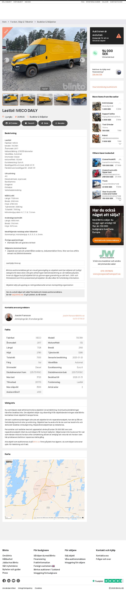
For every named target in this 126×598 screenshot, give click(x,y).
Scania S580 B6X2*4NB (110, 184)
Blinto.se (36, 442)
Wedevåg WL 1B (107, 106)
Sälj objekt (7, 2)
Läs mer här (97, 74)
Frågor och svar (103, 559)
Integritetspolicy (25, 588)
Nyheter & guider (93, 2)
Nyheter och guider (11, 569)
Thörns (105, 128)
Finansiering (40, 559)
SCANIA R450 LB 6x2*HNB (111, 196)
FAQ (82, 2)
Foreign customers (43, 566)
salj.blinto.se (17, 294)
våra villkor (52, 278)
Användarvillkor (9, 588)
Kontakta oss (116, 2)
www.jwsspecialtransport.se (106, 274)
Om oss (28, 2)
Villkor (105, 2)
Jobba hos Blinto (10, 562)
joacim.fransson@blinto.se (74, 315)
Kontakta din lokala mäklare (106, 240)
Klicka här (96, 38)
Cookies (38, 588)
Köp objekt (18, 2)
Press (5, 573)
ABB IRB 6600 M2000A (110, 138)
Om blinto (7, 555)
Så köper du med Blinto (44, 555)
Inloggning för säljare (75, 562)
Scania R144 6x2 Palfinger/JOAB (111, 162)
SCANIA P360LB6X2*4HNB (111, 174)
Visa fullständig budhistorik (104, 87)
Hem (4, 21)
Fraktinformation (42, 562)
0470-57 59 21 (79, 319)
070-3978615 (107, 271)
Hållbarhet (7, 559)
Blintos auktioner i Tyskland (47, 569)
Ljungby (8, 116)
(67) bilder (12, 123)
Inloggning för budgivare (45, 573)
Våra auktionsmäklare (75, 559)
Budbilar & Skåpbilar (46, 21)
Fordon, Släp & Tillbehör (21, 21)
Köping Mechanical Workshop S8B (111, 117)
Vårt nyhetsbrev (10, 566)
